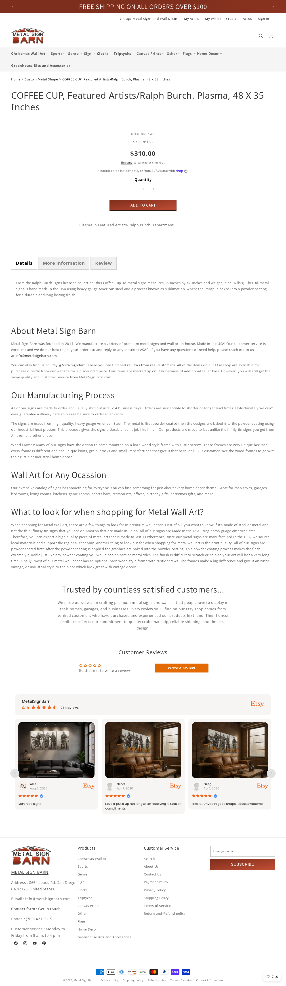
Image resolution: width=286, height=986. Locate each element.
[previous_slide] (14, 773)
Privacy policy (110, 980)
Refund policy (157, 980)
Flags (82, 921)
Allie (32, 784)
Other (82, 913)
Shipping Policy (156, 898)
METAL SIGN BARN (29, 872)
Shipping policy (133, 980)
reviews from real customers (151, 365)
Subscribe (242, 864)
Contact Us (152, 874)
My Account (193, 18)
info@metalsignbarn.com (36, 355)
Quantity (143, 179)
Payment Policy (156, 882)
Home (15, 79)
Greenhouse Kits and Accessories (105, 937)
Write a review (181, 668)
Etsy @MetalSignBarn (68, 365)
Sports (83, 866)
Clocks (83, 890)
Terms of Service (157, 905)
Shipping (127, 162)
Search (149, 858)
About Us (151, 866)
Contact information (209, 980)
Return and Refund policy (164, 913)
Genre (82, 874)
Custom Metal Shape (41, 79)
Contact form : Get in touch (36, 908)
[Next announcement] (273, 6)
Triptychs (85, 898)
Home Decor (87, 929)
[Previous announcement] (13, 6)
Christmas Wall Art (93, 858)
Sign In (263, 18)
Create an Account (241, 18)
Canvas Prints (89, 905)
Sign (81, 882)
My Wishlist (214, 18)
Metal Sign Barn (84, 980)
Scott (120, 784)
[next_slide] (271, 773)
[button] (261, 36)
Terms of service (181, 980)
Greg (206, 784)
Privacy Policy (155, 890)
